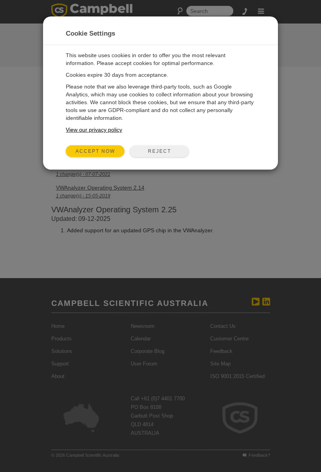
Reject (159, 151)
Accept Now (95, 151)
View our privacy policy (94, 130)
